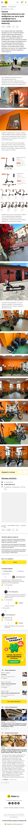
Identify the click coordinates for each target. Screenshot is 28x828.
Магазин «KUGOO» (9, 478)
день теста (9, 214)
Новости (3, 6)
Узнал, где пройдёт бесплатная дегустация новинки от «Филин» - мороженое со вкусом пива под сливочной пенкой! (13, 541)
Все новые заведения (14, 701)
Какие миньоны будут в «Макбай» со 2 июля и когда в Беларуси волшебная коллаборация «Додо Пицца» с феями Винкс (13, 551)
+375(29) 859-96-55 (9, 484)
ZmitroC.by (19, 824)
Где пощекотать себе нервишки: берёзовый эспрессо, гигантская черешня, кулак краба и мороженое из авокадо (13, 546)
